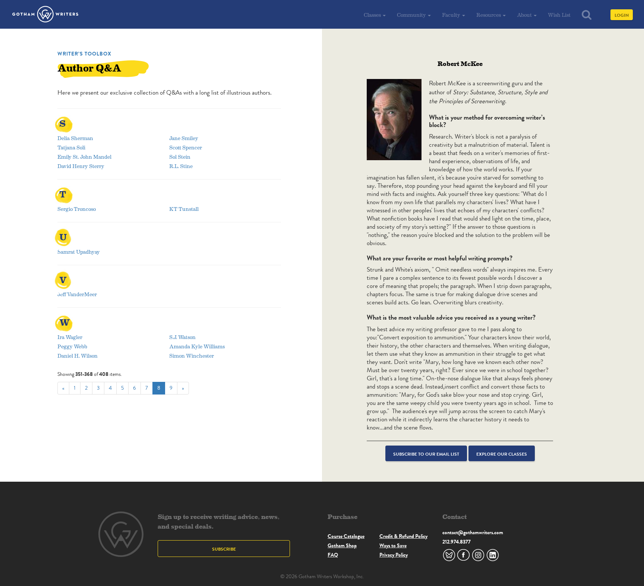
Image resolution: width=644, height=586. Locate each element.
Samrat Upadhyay (78, 251)
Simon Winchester (191, 355)
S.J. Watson (182, 336)
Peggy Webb (72, 346)
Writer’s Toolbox (84, 53)
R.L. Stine (181, 166)
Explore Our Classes (501, 454)
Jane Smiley (183, 138)
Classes (373, 14)
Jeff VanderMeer (77, 294)
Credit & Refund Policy (403, 536)
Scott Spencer (185, 147)
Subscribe (224, 549)
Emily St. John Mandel (84, 156)
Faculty (451, 14)
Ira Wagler (69, 336)
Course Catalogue (346, 536)
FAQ (333, 554)
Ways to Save (393, 545)
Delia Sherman (75, 138)
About (525, 14)
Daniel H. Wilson (77, 355)
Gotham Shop (342, 545)
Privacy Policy (393, 554)
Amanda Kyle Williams (197, 346)
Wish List (559, 14)
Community (412, 14)
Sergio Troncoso (76, 208)
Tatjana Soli (71, 147)
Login (622, 15)
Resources (489, 14)
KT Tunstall (184, 208)
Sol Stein (179, 156)
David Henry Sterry (80, 166)
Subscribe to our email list (426, 454)
